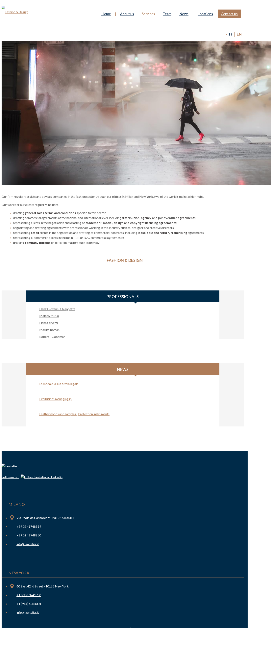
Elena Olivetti (48, 323)
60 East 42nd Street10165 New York (42, 586)
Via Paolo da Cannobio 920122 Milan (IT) (45, 518)
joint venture (167, 218)
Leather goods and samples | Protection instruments (74, 414)
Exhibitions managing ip (55, 399)
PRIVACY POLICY (212, 629)
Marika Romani (49, 330)
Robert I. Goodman (52, 337)
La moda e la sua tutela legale (58, 384)
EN (239, 34)
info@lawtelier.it (27, 544)
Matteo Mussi (49, 316)
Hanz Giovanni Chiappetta (57, 309)
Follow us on (10, 477)
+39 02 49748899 (28, 526)
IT (231, 34)
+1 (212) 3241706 (28, 595)
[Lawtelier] (15, 11)
